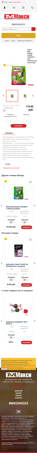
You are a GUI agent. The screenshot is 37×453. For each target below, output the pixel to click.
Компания (18, 391)
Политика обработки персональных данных (14, 442)
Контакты (18, 398)
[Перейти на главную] (16, 17)
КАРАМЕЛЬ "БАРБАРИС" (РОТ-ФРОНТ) (17, 323)
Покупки (18, 393)
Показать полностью (10, 168)
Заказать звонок (18, 406)
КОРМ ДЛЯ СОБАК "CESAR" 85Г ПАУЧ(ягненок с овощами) (17, 265)
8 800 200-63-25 (12, 423)
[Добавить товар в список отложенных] (4, 110)
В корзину (27, 227)
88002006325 (18, 24)
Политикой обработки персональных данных (18, 366)
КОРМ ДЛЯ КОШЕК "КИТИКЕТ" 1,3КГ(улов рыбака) (17, 208)
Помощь (18, 395)
